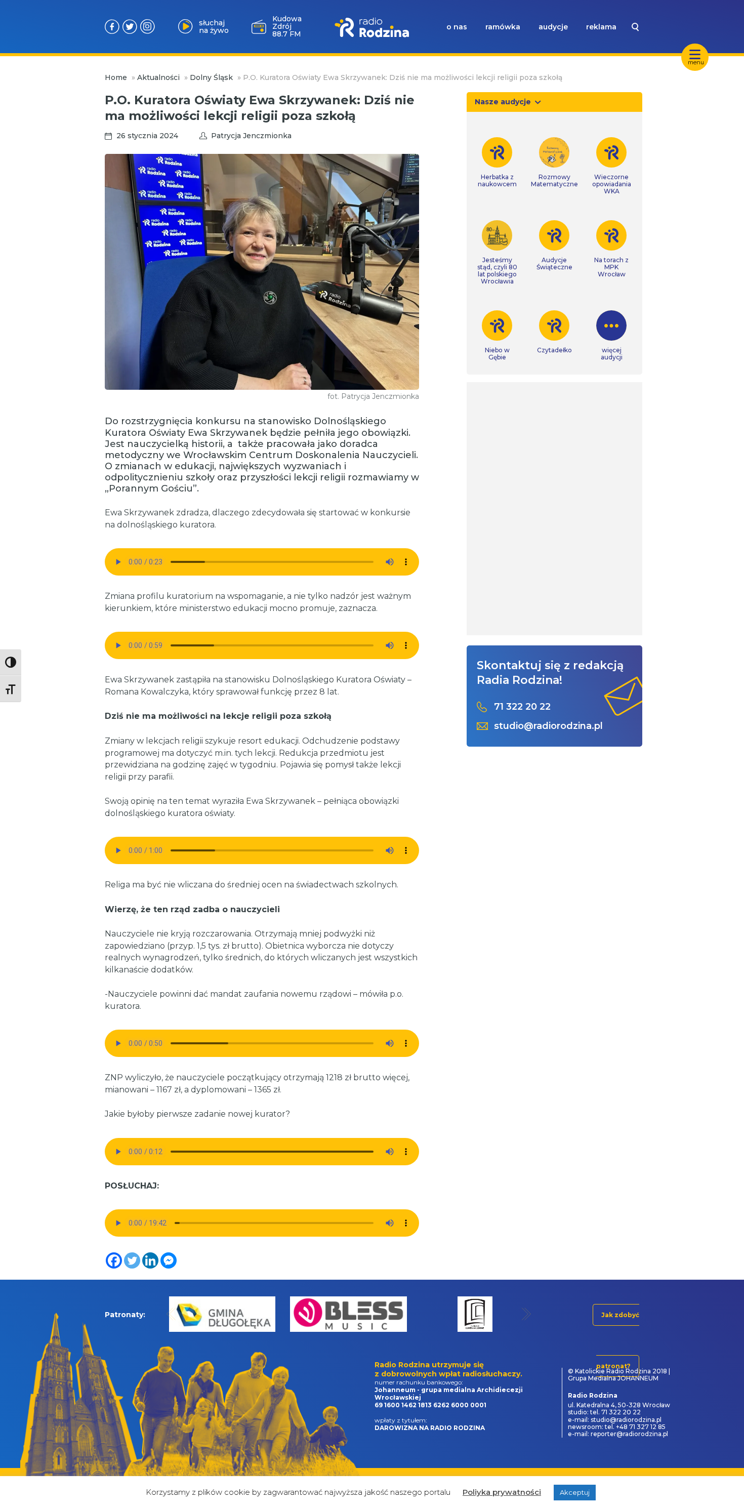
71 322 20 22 (522, 707)
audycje (553, 26)
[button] (171, 1314)
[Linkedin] (150, 1260)
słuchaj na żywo (214, 26)
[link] (497, 162)
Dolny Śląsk (211, 77)
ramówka (502, 26)
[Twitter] (132, 1260)
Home (116, 77)
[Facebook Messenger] (168, 1260)
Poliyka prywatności (502, 1492)
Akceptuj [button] (575, 1492)
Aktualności (158, 77)
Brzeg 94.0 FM (287, 26)
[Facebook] (114, 1260)
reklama (601, 26)
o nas (456, 26)
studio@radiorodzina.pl (548, 726)
